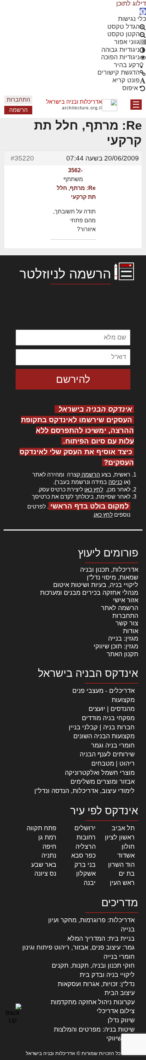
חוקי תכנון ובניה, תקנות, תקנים (93, 965)
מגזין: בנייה (123, 638)
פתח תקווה (41, 828)
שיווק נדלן (121, 1020)
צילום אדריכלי (116, 1011)
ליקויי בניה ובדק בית (107, 974)
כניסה (115, 482)
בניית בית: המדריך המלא (101, 938)
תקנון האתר (122, 654)
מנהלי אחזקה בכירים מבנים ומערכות (89, 592)
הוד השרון (121, 864)
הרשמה (18, 110)
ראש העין (122, 882)
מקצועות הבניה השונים (104, 736)
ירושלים (85, 828)
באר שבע (43, 864)
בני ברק (85, 864)
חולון (128, 846)
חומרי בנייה (119, 956)
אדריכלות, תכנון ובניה (109, 569)
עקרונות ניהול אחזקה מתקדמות (93, 1002)
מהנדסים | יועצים (112, 708)
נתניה (48, 855)
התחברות (18, 100)
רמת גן (47, 837)
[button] (143, 11)
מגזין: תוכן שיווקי (116, 646)
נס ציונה (45, 873)
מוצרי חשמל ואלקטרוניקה (100, 772)
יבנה (90, 882)
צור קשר (127, 623)
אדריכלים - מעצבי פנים (103, 690)
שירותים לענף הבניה (107, 754)
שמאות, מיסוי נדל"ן (112, 577)
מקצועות (123, 699)
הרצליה (85, 846)
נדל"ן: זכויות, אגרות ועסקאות (96, 984)
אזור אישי (125, 600)
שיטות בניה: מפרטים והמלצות (94, 1029)
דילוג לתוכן (131, 3)
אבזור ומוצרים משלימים (103, 781)
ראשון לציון (120, 837)
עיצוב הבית (120, 992)
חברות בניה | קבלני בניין (102, 727)
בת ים (127, 873)
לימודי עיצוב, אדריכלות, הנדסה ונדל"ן (84, 790)
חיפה (49, 846)
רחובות (86, 837)
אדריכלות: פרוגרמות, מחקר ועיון (91, 920)
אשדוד (126, 855)
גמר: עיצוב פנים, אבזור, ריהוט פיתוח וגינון (78, 947)
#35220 (22, 158)
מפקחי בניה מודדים (108, 718)
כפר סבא (83, 855)
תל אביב (123, 828)
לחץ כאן (93, 489)
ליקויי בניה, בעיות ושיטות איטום (95, 584)
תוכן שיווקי (120, 1038)
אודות (130, 631)
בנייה (128, 929)
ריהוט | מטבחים (113, 763)
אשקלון (86, 873)
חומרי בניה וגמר (113, 745)
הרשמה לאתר (119, 607)
